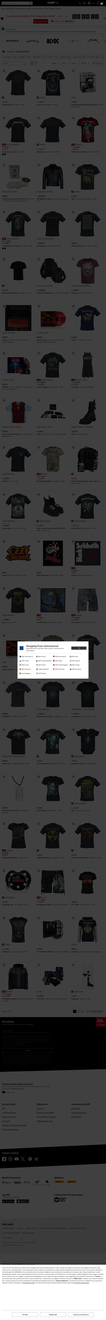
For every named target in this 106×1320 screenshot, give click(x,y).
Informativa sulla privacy (81, 1283)
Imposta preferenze (81, 1314)
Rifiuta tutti (53, 1315)
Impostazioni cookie (28, 1283)
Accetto (25, 1315)
